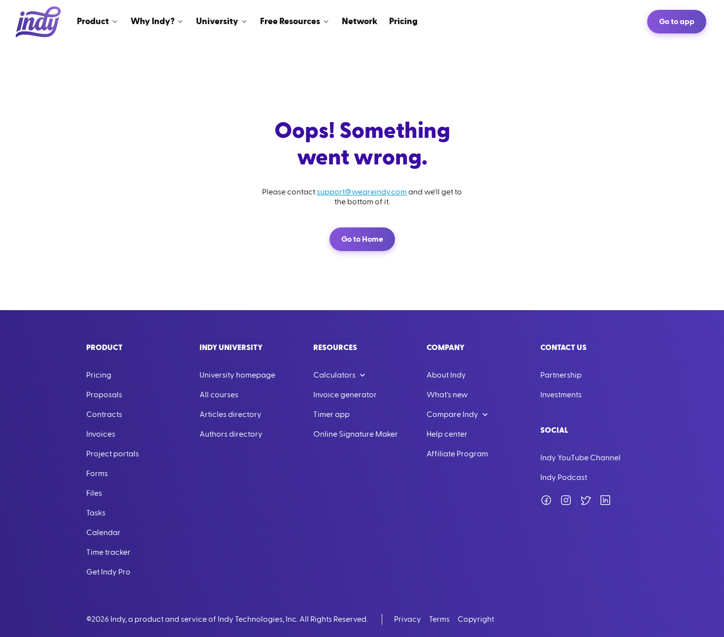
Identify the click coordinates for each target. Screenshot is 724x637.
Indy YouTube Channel (580, 458)
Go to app (676, 22)
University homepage (237, 375)
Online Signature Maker (355, 434)
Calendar (103, 533)
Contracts (104, 414)
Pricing (98, 375)
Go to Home (362, 239)
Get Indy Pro (108, 572)
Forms (97, 474)
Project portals (112, 454)
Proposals (104, 395)
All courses (218, 395)
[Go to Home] (38, 21)
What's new (447, 395)
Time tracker (108, 552)
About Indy (446, 375)
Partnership (561, 375)
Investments (561, 395)
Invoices (100, 434)
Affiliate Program (457, 454)
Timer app (331, 414)
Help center (447, 434)
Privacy (407, 619)
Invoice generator (345, 395)
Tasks (95, 513)
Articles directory (230, 414)
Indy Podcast (563, 477)
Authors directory (231, 434)
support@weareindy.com (362, 192)
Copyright (476, 619)
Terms (439, 619)
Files (94, 493)
